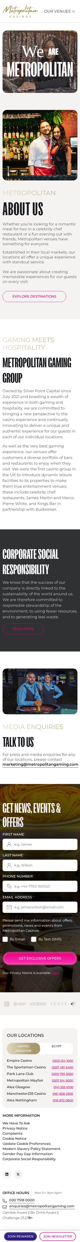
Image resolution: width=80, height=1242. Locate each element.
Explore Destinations (34, 296)
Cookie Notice (14, 1139)
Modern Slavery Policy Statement (32, 1149)
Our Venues (58, 11)
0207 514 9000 (62, 1080)
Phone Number (18, 876)
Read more (23, 629)
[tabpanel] (40, 1081)
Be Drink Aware (43, 1212)
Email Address (18, 897)
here (54, 973)
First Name (14, 834)
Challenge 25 (14, 1218)
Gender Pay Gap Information (28, 1154)
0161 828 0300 (62, 1093)
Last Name (13, 855)
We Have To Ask (16, 1123)
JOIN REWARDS (20, 1236)
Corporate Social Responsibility (29, 1159)
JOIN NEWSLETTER (57, 1236)
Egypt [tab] (56, 1046)
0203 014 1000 (62, 1060)
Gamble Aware (15, 1212)
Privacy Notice (15, 1128)
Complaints (12, 1133)
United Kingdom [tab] (23, 1048)
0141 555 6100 (63, 1087)
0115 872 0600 (63, 1100)
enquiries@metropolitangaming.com (41, 1206)
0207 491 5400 (62, 1067)
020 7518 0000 (22, 1200)
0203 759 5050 (62, 1073)
